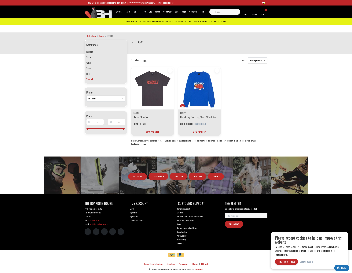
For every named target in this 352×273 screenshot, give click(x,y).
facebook (138, 176)
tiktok (216, 176)
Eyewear (119, 11)
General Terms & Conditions (153, 264)
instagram (159, 176)
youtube (198, 176)
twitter (179, 176)
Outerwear (167, 11)
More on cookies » (307, 262)
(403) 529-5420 (93, 220)
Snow (143, 11)
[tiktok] (121, 231)
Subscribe (234, 224)
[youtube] (112, 231)
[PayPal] (171, 255)
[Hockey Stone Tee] (152, 88)
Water (136, 11)
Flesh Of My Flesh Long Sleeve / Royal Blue (198, 117)
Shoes (157, 11)
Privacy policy (183, 264)
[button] (138, 144)
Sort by (244, 60)
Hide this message (286, 261)
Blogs (184, 11)
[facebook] (88, 231)
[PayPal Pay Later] (180, 255)
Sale (176, 11)
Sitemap (195, 264)
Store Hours (171, 264)
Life (150, 11)
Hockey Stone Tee (141, 117)
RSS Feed (204, 264)
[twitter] (104, 231)
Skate (128, 11)
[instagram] (96, 231)
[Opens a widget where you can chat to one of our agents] (341, 268)
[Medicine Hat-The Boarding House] (98, 13)
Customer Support (196, 11)
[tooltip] (138, 143)
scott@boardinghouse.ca (99, 224)
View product (152, 132)
